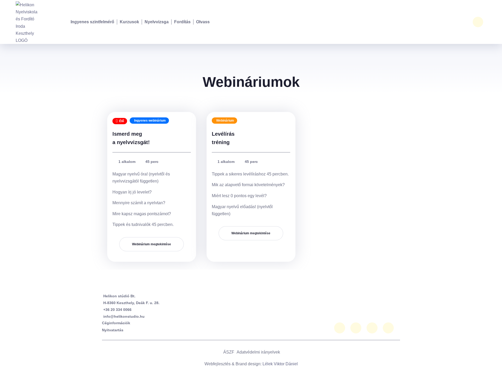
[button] (478, 22)
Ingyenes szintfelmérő (92, 22)
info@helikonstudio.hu (124, 316)
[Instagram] (355, 327)
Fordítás (182, 22)
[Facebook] (339, 327)
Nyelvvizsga (157, 22)
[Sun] (388, 327)
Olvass (203, 22)
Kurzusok (129, 22)
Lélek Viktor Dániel (280, 364)
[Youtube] (372, 327)
